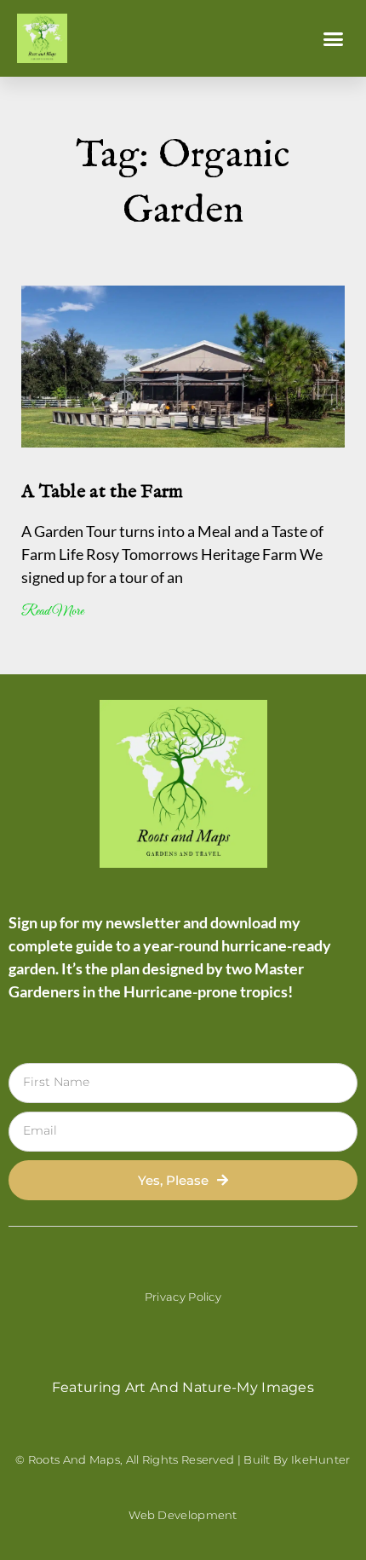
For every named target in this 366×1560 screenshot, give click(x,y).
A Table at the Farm (102, 492)
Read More (52, 612)
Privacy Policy (183, 1296)
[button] (333, 38)
